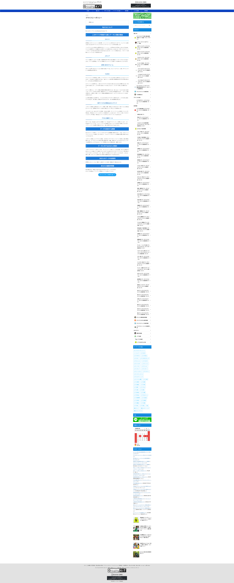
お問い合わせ (148, 565)
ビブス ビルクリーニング (138, 376)
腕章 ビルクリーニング (145, 408)
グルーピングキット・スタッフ (139, 462)
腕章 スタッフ (136, 408)
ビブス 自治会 (144, 397)
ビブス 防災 (136, 405)
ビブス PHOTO (137, 355)
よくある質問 (136, 10)
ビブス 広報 (136, 389)
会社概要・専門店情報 (91, 565)
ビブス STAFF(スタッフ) (144, 358)
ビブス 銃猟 (143, 403)
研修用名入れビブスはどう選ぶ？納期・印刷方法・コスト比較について (145, 545)
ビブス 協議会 (136, 384)
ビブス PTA (136, 358)
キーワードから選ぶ (117, 10)
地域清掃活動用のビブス (138, 492)
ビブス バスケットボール (138, 374)
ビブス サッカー (144, 366)
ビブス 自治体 (136, 400)
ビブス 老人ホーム (144, 395)
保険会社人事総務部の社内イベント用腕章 (141, 461)
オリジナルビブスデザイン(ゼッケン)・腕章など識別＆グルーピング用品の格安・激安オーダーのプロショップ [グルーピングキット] (117, 567)
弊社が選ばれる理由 (99, 565)
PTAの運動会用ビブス (137, 480)
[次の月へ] (149, 428)
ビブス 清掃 (143, 392)
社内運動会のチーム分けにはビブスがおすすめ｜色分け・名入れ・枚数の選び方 (145, 536)
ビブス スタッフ (137, 368)
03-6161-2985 (141, 2)
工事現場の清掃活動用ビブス (138, 498)
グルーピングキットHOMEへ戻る (106, 174)
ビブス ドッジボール (137, 371)
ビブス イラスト (137, 366)
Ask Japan (135, 459)
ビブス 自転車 (143, 400)
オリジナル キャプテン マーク (139, 350)
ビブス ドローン (146, 371)
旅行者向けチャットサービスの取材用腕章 (141, 458)
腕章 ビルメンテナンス (138, 410)
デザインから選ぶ (107, 10)
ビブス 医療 (143, 382)
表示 (92, 22)
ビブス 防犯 (142, 405)
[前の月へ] (144, 428)
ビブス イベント (145, 363)
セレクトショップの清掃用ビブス (139, 512)
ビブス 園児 (136, 387)
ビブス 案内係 (136, 392)
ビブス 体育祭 (136, 382)
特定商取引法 (125, 565)
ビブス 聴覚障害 (137, 397)
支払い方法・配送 (132, 565)
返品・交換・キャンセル (140, 565)
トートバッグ (136, 353)
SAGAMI (149, 455)
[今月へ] (147, 428)
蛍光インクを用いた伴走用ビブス (139, 467)
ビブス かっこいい (137, 361)
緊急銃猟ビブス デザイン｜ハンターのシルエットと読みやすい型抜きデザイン (145, 519)
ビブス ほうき (145, 361)
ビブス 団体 (143, 384)
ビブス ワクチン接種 (137, 379)
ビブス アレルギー (137, 363)
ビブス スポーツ (144, 368)
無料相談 (146, 10)
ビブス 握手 (142, 389)
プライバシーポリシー (107, 565)
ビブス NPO (143, 353)
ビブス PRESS (144, 355)
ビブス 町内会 (136, 395)
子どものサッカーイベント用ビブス (140, 455)
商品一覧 (97, 10)
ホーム (85, 565)
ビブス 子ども (142, 387)
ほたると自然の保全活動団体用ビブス (140, 452)
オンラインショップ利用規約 (117, 565)
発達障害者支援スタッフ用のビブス (140, 473)
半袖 (147, 405)
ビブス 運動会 (136, 403)
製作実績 (126, 10)
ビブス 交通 (145, 379)
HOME (88, 10)
